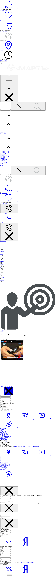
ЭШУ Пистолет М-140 (4, 129)
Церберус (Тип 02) (3, 155)
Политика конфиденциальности (26, 446)
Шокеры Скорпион (4, 130)
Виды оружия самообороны (5, 436)
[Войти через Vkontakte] (8, 545)
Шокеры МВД (3, 133)
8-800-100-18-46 (3, 469)
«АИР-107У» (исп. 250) (4, 151)
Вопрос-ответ (3, 435)
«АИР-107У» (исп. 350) (4, 152)
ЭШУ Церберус (3, 132)
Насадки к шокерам (4, 159)
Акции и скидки (3, 162)
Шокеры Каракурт (3, 128)
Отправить (2, 407)
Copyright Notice (17, 446)
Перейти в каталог (3, 10)
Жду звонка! (3, 502)
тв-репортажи (3, 386)
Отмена (6, 407)
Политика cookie (3, 574)
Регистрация (6, 528)
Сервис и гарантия (3, 432)
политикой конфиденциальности (27, 562)
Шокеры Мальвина (4, 131)
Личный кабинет (36, 446)
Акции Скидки (1, 165)
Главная (1, 331)
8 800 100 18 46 (3, 241)
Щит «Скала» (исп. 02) (4, 157)
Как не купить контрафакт (5, 437)
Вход (2, 528)
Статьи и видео (3, 438)
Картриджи (2, 158)
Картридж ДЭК (3, 153)
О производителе (3, 428)
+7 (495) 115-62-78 (3, 468)
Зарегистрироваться (4, 563)
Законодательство (3, 439)
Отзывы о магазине (4, 434)
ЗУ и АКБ (2, 161)
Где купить (2, 163)
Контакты (2, 430)
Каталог (9, 75)
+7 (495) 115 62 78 (3, 245)
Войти (2, 535)
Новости (2, 429)
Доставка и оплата (3, 433)
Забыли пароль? (6, 535)
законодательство (9, 386)
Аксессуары (2, 160)
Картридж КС (3, 154)
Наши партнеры (3, 431)
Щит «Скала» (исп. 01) (4, 156)
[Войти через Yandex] (25, 545)
